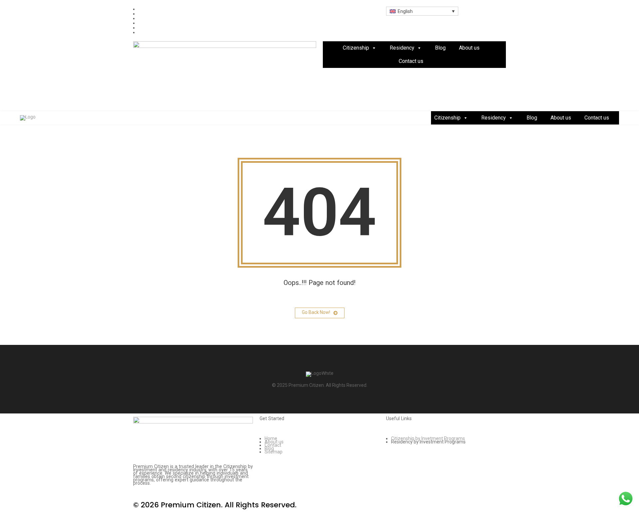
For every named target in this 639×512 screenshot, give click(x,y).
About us (469, 48)
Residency (402, 48)
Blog (440, 48)
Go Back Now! (316, 312)
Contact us (411, 61)
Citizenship (356, 48)
